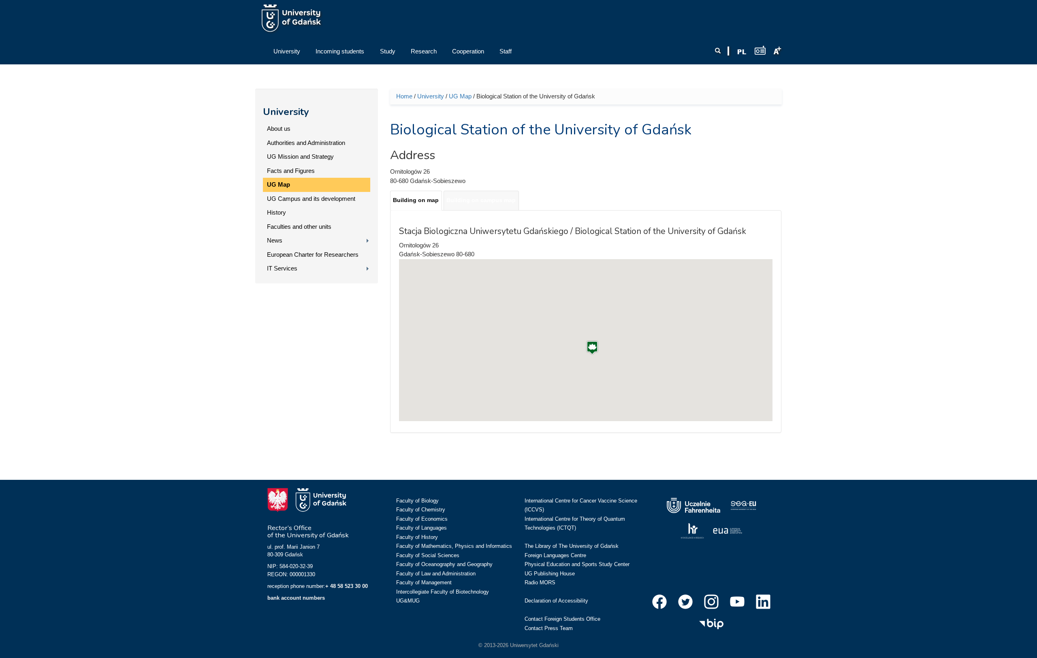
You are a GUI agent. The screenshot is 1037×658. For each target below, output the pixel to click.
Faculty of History (417, 537)
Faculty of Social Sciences (427, 555)
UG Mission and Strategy (300, 156)
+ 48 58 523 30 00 (346, 586)
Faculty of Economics (422, 519)
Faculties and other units (299, 226)
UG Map (278, 184)
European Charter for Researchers (312, 254)
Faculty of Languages (421, 528)
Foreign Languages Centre (555, 555)
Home (404, 96)
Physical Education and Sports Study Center (577, 564)
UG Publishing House (550, 574)
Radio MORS (540, 582)
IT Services (282, 268)
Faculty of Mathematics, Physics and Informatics (454, 546)
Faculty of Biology (417, 501)
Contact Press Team (549, 628)
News (274, 240)
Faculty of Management (424, 582)
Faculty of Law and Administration (436, 574)
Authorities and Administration (306, 142)
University (286, 111)
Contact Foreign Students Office (562, 619)
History (276, 212)
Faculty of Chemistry (420, 510)
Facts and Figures (291, 170)
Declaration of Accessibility (556, 601)
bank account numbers (296, 598)
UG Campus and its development (311, 198)
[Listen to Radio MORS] (760, 50)
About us (278, 128)
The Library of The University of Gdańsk (572, 546)
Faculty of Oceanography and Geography (444, 564)
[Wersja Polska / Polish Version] (741, 51)
